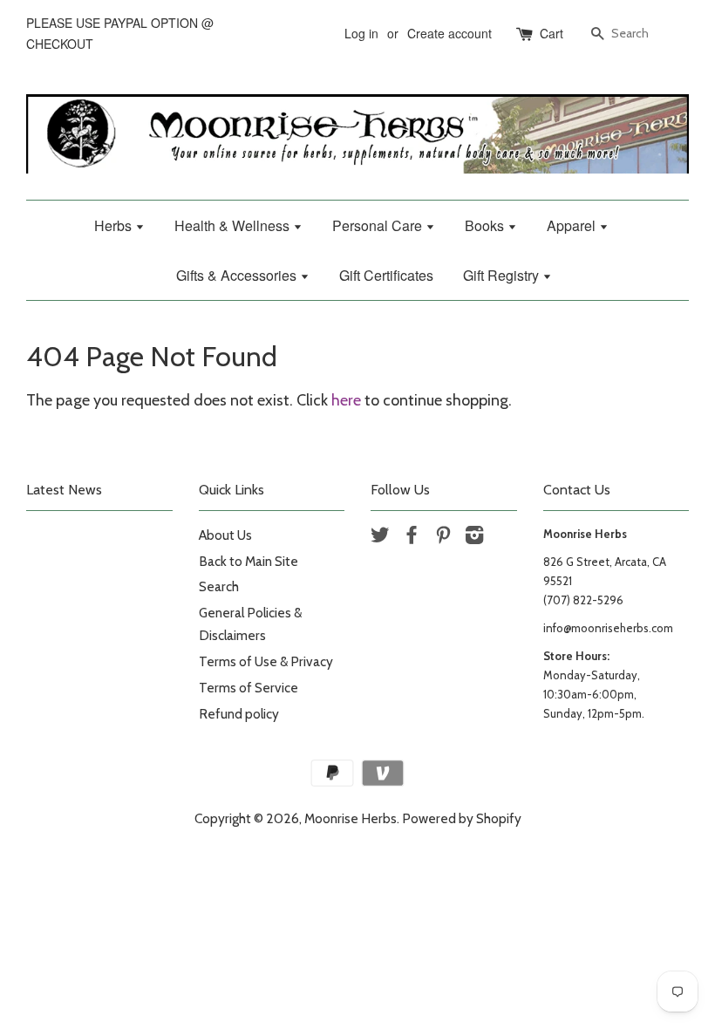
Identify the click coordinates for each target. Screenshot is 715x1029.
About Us (225, 535)
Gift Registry (502, 275)
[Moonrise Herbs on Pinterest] (443, 537)
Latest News (64, 489)
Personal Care (379, 225)
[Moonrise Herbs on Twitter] (380, 537)
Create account (449, 33)
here (346, 400)
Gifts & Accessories (238, 275)
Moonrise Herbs (350, 818)
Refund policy (239, 713)
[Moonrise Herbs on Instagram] (474, 537)
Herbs (114, 225)
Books (486, 225)
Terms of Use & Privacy (266, 661)
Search (219, 586)
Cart (551, 33)
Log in (361, 33)
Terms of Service (248, 687)
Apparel (573, 225)
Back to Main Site (248, 561)
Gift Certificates (386, 275)
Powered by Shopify (461, 818)
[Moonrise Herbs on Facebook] (411, 537)
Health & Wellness (233, 225)
